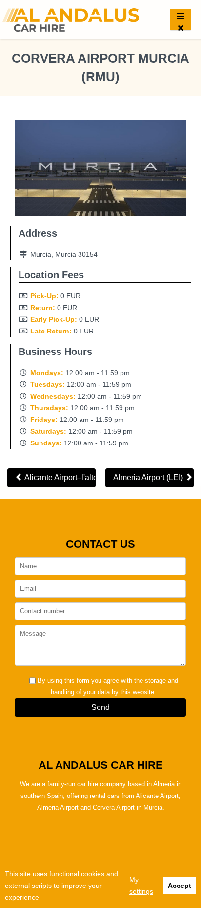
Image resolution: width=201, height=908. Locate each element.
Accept (179, 885)
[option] (100, 170)
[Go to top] (185, 846)
